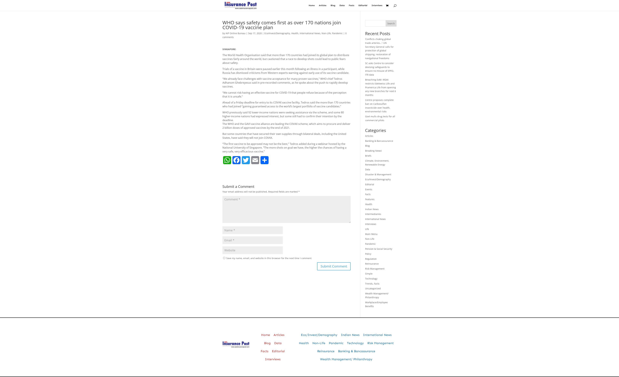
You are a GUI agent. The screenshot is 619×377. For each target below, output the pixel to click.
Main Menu (371, 234)
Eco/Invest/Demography (277, 33)
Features (369, 199)
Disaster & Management (378, 174)
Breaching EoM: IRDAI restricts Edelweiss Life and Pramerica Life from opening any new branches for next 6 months (380, 87)
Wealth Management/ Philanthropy (346, 359)
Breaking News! (373, 150)
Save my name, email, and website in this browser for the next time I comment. (269, 258)
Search (391, 23)
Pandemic (337, 33)
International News (310, 33)
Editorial (363, 5)
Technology (371, 278)
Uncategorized (373, 288)
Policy (368, 253)
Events (368, 189)
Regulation (371, 258)
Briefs (368, 155)
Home (312, 5)
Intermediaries (373, 214)
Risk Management (374, 268)
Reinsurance (372, 263)
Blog (333, 5)
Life (367, 229)
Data (342, 5)
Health (294, 33)
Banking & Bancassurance (379, 140)
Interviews (377, 5)
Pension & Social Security (378, 248)
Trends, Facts (372, 283)
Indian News (372, 209)
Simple (369, 273)
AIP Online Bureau (236, 33)
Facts (351, 5)
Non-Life (326, 33)
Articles (322, 5)
